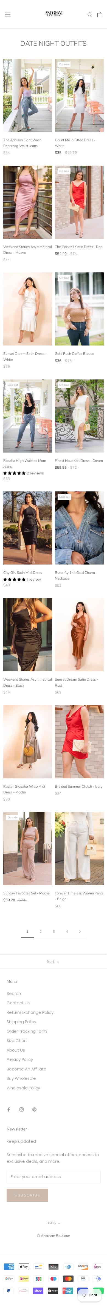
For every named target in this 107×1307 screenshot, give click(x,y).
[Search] (90, 14)
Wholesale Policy (23, 1088)
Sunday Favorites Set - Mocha (26, 893)
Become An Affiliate (26, 1069)
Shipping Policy (21, 1021)
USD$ (51, 1223)
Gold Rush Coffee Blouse (74, 353)
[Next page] (80, 932)
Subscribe (27, 1195)
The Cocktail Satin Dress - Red (78, 246)
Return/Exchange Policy (30, 1012)
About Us (16, 1050)
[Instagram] (21, 1109)
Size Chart (17, 1040)
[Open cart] (99, 14)
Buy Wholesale (21, 1078)
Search (14, 993)
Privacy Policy (20, 1059)
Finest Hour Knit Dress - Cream (79, 460)
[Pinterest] (34, 1109)
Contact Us (18, 1003)
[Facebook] (9, 1109)
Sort (51, 961)
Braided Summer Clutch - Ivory (79, 786)
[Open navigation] (7, 14)
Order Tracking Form (27, 1031)
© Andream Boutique (53, 1235)
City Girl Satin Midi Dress (22, 572)
